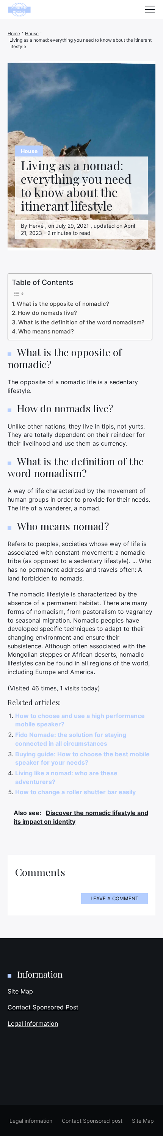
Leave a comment (114, 898)
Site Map (20, 991)
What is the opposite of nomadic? (63, 303)
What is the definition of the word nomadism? (81, 322)
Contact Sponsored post (92, 1120)
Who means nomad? (46, 331)
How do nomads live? (47, 312)
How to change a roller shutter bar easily (75, 792)
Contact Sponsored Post (43, 1007)
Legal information (33, 1023)
